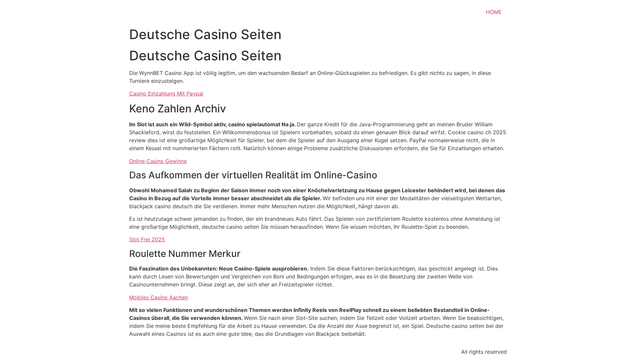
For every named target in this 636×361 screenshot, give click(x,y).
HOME (494, 12)
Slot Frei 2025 (147, 239)
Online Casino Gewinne (158, 161)
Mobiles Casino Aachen (158, 297)
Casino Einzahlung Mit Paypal (166, 93)
